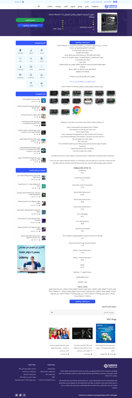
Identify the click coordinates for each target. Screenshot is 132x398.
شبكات (31, 69)
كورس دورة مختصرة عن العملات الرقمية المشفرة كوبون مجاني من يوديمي (29, 131)
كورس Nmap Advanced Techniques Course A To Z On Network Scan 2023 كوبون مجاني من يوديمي (29, 149)
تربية (42, 86)
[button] (95, 6)
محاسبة (42, 61)
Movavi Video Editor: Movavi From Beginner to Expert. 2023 (30, 237)
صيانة (20, 61)
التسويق (31, 53)
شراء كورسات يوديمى (96, 2)
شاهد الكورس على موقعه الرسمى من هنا (82, 81)
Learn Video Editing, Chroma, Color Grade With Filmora (28, 176)
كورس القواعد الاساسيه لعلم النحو (30, 114)
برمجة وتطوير (20, 78)
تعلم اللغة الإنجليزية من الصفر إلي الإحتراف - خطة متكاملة (28, 107)
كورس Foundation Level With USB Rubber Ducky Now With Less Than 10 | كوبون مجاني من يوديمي (83, 348)
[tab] (82, 312)
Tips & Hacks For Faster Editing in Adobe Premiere (29, 219)
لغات (31, 61)
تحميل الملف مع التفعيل (30, 25)
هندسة (42, 53)
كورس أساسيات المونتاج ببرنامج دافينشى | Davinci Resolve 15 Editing (71, 16)
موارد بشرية (20, 53)
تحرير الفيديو (31, 78)
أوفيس (31, 86)
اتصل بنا (87, 2)
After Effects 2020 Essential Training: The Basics (28, 211)
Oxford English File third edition (31, 99)
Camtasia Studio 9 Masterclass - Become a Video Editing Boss (28, 193)
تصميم (41, 78)
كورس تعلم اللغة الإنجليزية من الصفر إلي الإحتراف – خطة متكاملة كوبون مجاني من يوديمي (59, 348)
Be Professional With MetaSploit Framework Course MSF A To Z (31, 122)
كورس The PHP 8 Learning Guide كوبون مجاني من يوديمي (29, 159)
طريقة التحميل (107, 2)
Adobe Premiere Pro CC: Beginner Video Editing (29, 202)
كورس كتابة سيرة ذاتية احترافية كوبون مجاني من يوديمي (30, 140)
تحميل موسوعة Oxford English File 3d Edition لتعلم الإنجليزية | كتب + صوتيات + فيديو (105, 348)
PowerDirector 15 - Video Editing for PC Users (29, 185)
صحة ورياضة (42, 69)
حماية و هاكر (20, 69)
